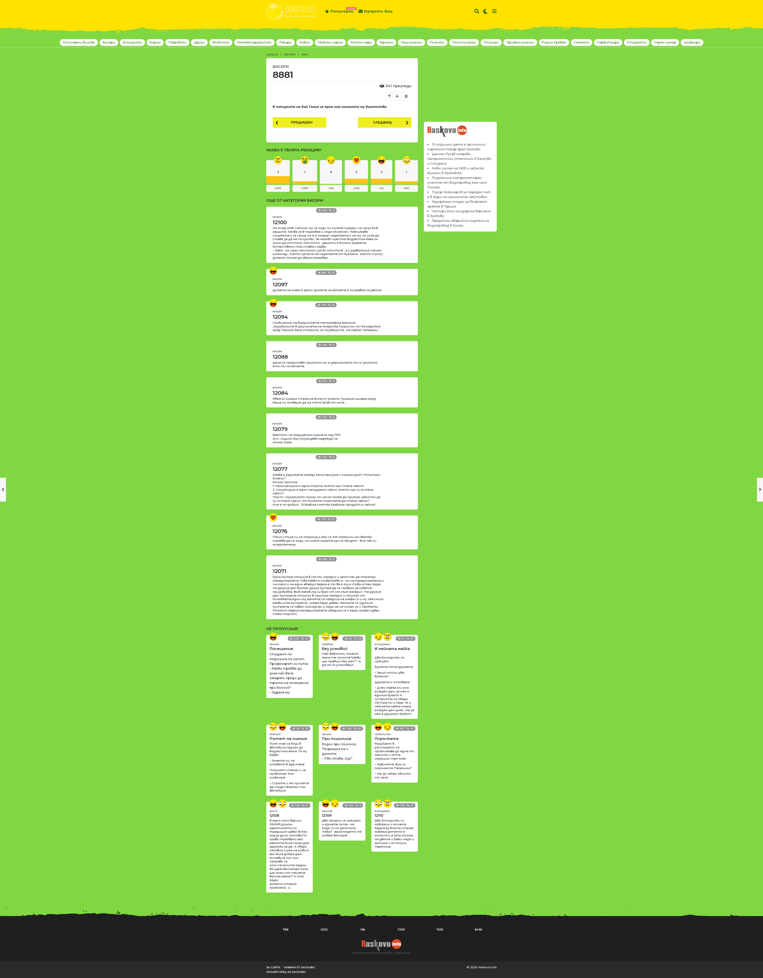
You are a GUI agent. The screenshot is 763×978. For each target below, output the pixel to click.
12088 (280, 357)
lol (382, 188)
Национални (411, 42)
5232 (324, 929)
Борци (155, 42)
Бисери (109, 42)
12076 (280, 531)
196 (362, 929)
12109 (327, 815)
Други (199, 42)
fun (331, 188)
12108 (274, 815)
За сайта (273, 967)
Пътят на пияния (288, 739)
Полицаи (491, 42)
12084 (280, 393)
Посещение (281, 649)
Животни (220, 42)
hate (278, 188)
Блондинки (132, 42)
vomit (305, 188)
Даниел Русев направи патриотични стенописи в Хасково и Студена (459, 158)
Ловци (304, 42)
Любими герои (330, 42)
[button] (476, 11)
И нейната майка (392, 649)
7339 (401, 929)
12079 (280, 429)
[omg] (326, 637)
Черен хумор (665, 42)
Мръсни (386, 42)
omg (406, 188)
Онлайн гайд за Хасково (286, 971)
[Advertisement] (460, 86)
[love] (273, 517)
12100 (280, 222)
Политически (464, 42)
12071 (280, 571)
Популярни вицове (79, 42)
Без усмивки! (334, 649)
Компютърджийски (254, 42)
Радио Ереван (554, 42)
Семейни (581, 42)
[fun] (378, 637)
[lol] (273, 271)
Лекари (285, 42)
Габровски (177, 42)
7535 (439, 929)
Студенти (637, 42)
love (356, 188)
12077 (280, 469)
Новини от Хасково (299, 967)
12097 (280, 284)
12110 (379, 815)
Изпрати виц (378, 11)
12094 (280, 317)
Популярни (341, 11)
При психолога (336, 739)
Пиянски (437, 42)
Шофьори (692, 42)
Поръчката (386, 739)
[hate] (387, 637)
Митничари (361, 42)
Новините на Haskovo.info (447, 129)
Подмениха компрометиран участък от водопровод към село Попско (457, 182)
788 (286, 929)
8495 (478, 929)
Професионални (520, 42)
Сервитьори (608, 42)
